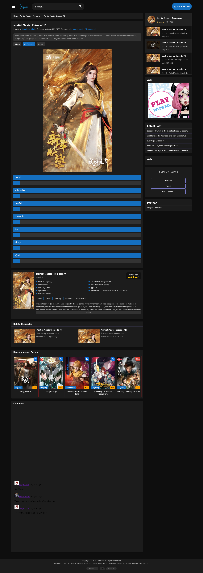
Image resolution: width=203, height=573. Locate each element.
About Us (111, 569)
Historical (69, 299)
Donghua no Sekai (154, 208)
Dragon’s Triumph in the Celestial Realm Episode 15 (167, 131)
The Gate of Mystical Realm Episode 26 (162, 146)
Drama (48, 299)
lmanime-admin (29, 29)
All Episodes (29, 44)
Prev (18, 44)
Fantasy (58, 299)
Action (39, 299)
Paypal (168, 186)
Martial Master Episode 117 (49, 330)
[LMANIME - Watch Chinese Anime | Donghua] (24, 9)
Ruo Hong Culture (104, 282)
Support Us (92, 569)
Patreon (168, 181)
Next (40, 44)
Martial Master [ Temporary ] (84, 29)
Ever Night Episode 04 (156, 141)
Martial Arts (81, 299)
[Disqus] (77, 442)
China (48, 288)
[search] (80, 6)
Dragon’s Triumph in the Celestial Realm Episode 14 (167, 151)
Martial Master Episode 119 (114, 330)
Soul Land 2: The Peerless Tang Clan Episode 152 (166, 136)
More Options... (168, 192)
